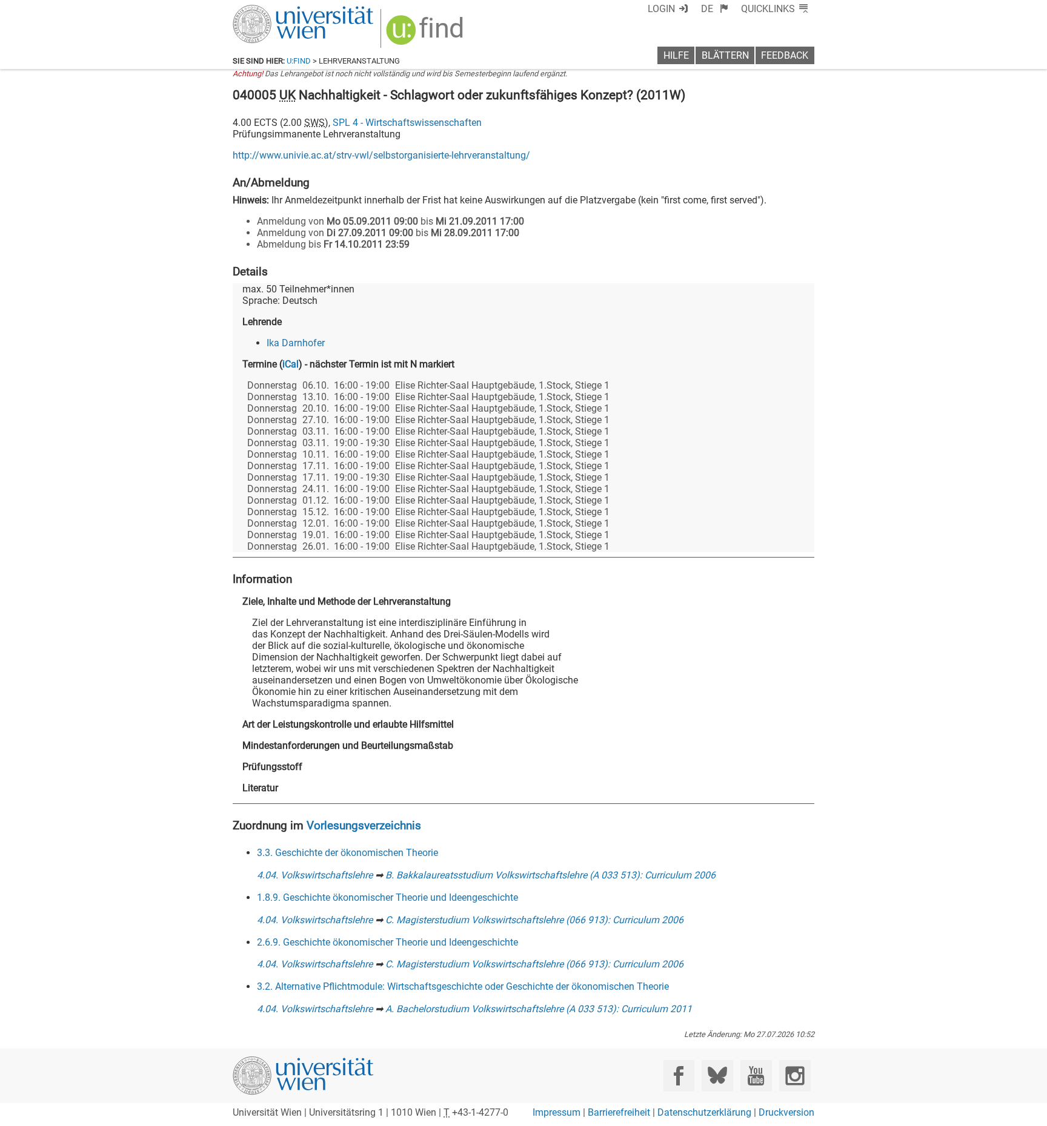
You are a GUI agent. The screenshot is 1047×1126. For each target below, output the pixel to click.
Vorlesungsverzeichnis (364, 825)
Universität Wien (274, 10)
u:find (299, 60)
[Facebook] (678, 1075)
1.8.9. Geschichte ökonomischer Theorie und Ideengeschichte (387, 897)
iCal (290, 364)
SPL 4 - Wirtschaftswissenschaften (407, 122)
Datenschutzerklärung (704, 1112)
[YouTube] (755, 1075)
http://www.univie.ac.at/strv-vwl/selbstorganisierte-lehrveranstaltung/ (381, 155)
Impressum (556, 1112)
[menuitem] (714, 9)
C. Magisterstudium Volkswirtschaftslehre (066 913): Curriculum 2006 (534, 920)
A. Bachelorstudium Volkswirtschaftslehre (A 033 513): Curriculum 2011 (538, 1009)
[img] (426, 34)
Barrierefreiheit (619, 1112)
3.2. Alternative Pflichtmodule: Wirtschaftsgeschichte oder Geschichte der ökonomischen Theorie (463, 986)
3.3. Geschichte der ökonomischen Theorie (347, 852)
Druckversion (786, 1112)
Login (661, 9)
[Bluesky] (717, 1075)
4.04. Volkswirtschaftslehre (315, 875)
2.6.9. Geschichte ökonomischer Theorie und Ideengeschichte (387, 942)
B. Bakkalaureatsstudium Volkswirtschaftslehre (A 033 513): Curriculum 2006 (550, 875)
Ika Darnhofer (296, 343)
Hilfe (676, 55)
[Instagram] (794, 1075)
